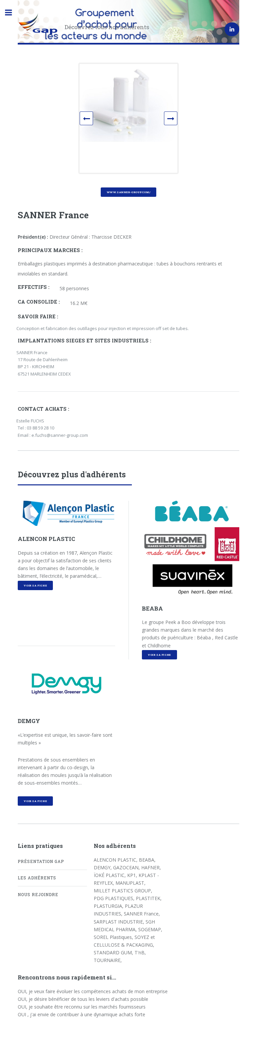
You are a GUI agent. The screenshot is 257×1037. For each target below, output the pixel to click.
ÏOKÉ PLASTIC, (110, 875)
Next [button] (176, 119)
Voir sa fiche (35, 585)
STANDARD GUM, (114, 952)
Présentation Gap (41, 861)
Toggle (12, 12)
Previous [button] (91, 119)
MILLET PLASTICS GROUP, (123, 890)
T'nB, (140, 952)
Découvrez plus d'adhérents (72, 474)
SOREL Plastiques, (114, 937)
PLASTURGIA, (109, 906)
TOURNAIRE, (108, 960)
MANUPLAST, (130, 883)
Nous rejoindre (38, 894)
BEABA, (147, 860)
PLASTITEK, (149, 898)
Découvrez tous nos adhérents (107, 27)
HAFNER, (151, 867)
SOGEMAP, (150, 929)
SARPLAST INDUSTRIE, (120, 922)
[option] (128, 103)
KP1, (133, 875)
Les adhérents (37, 877)
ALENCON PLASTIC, (116, 860)
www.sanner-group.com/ (129, 192)
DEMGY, (103, 867)
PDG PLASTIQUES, (115, 898)
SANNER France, (142, 913)
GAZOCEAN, (127, 867)
